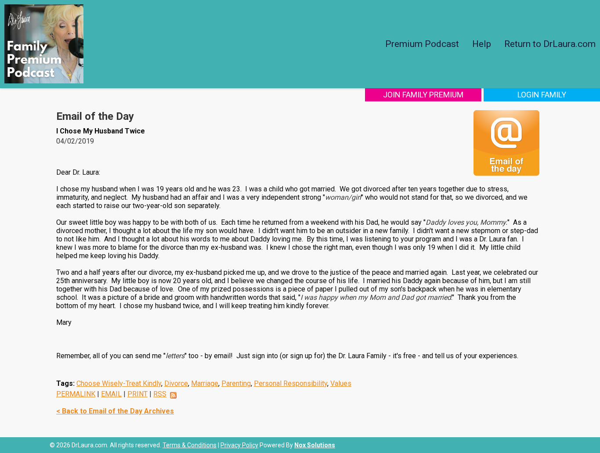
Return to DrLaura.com (550, 44)
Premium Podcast (422, 44)
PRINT (137, 394)
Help (481, 44)
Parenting (236, 383)
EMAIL (111, 394)
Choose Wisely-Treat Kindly (118, 383)
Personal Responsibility (290, 383)
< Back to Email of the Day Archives (115, 411)
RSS (159, 394)
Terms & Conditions (190, 445)
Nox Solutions (314, 445)
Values (340, 383)
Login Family (541, 94)
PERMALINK (75, 394)
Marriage (204, 383)
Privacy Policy (239, 445)
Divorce (176, 383)
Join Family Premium (423, 94)
